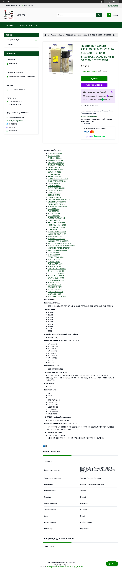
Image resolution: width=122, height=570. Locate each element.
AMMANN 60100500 (55, 160)
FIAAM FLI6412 (53, 209)
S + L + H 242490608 (56, 276)
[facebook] (44, 447)
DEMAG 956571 (54, 195)
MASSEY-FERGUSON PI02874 (59, 243)
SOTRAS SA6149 (54, 285)
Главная (10, 25)
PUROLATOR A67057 (56, 264)
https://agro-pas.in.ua (16, 117)
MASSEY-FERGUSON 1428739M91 (61, 246)
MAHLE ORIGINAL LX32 (57, 234)
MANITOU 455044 (55, 236)
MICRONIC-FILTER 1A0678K (59, 248)
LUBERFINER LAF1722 (56, 230)
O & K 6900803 (54, 255)
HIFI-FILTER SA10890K (57, 223)
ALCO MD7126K (54, 156)
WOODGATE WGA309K (57, 296)
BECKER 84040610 (55, 170)
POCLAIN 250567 (54, 259)
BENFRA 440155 (54, 177)
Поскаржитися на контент (55, 567)
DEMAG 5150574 (54, 197)
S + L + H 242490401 (56, 271)
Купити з (90, 85)
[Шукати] (99, 15)
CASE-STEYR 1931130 (57, 181)
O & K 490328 (53, 252)
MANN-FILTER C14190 (56, 239)
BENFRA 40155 (54, 174)
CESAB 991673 (54, 183)
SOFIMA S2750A (54, 283)
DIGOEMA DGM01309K (57, 202)
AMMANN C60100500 (56, 158)
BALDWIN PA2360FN (56, 163)
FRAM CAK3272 (54, 220)
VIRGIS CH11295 (54, 294)
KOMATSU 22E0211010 (57, 225)
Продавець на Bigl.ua (61, 564)
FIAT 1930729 (53, 211)
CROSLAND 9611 (54, 193)
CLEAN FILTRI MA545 (56, 188)
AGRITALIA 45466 (55, 153)
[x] (46, 447)
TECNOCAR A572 (55, 287)
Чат (113, 564)
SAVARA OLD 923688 (56, 278)
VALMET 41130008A (56, 289)
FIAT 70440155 (54, 213)
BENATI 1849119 (54, 172)
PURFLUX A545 (54, 262)
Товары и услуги (26, 25)
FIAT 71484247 (54, 216)
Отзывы (10, 45)
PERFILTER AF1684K (56, 257)
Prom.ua (72, 562)
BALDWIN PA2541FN (56, 165)
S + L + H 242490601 (56, 273)
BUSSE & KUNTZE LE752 (58, 179)
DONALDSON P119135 (57, 204)
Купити (94, 79)
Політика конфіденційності (74, 567)
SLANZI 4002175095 (56, 280)
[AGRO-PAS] (9, 19)
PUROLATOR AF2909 (56, 266)
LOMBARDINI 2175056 (56, 227)
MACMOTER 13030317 (57, 232)
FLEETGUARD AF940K (56, 218)
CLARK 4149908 (54, 186)
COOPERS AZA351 (55, 190)
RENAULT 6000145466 (57, 269)
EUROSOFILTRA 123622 (57, 206)
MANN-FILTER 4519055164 (58, 241)
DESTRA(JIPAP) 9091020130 (59, 199)
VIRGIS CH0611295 (55, 292)
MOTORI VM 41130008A (57, 250)
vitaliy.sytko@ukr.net (16, 121)
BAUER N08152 (54, 167)
